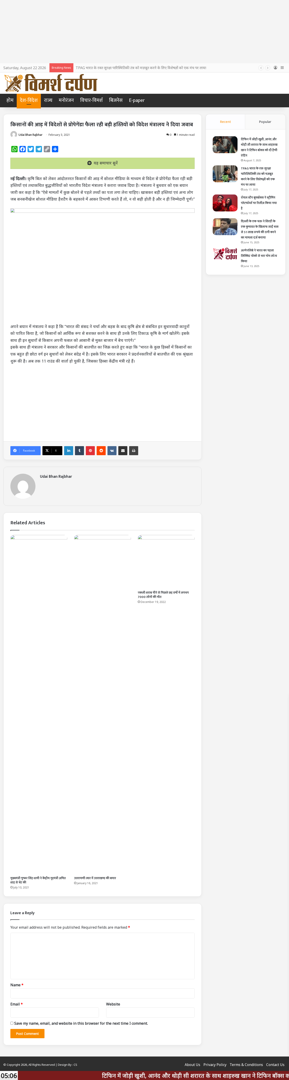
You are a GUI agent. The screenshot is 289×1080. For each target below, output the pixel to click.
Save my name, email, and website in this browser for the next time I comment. (81, 1023)
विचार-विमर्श (91, 100)
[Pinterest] (90, 450)
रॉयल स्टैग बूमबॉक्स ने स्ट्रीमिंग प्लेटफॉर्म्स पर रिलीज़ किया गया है (259, 203)
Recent (225, 121)
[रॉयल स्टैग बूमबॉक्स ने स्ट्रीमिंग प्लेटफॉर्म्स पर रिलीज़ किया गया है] (225, 202)
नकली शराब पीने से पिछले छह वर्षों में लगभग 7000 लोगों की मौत (163, 595)
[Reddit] (101, 450)
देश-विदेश (29, 100)
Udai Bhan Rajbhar (30, 135)
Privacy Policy (214, 1064)
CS (75, 1065)
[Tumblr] (79, 450)
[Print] (133, 450)
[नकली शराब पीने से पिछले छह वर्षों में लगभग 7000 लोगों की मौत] (166, 561)
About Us (192, 1064)
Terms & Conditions (246, 1064)
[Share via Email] (122, 450)
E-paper (137, 100)
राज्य (48, 100)
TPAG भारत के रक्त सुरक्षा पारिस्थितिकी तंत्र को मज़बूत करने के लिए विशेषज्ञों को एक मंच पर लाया (141, 67)
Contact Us (275, 1064)
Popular (265, 121)
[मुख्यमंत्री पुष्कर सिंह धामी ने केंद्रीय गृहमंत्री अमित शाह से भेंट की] (38, 704)
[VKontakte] (112, 450)
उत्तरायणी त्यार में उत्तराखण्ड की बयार (95, 878)
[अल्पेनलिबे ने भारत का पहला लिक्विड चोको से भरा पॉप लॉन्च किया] (225, 253)
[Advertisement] (144, 31)
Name (16, 984)
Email (16, 1004)
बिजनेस (116, 100)
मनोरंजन (66, 100)
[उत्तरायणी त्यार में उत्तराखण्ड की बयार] (102, 704)
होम (10, 100)
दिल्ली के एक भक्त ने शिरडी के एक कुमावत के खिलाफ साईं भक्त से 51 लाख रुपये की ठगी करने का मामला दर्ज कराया (260, 229)
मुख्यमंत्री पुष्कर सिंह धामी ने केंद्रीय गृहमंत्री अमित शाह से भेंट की (38, 880)
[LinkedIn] (68, 450)
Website (113, 1004)
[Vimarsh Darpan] (50, 83)
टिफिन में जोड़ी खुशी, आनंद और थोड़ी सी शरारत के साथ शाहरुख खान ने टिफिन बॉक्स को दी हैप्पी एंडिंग (259, 147)
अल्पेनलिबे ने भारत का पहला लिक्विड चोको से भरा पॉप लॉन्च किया (259, 256)
